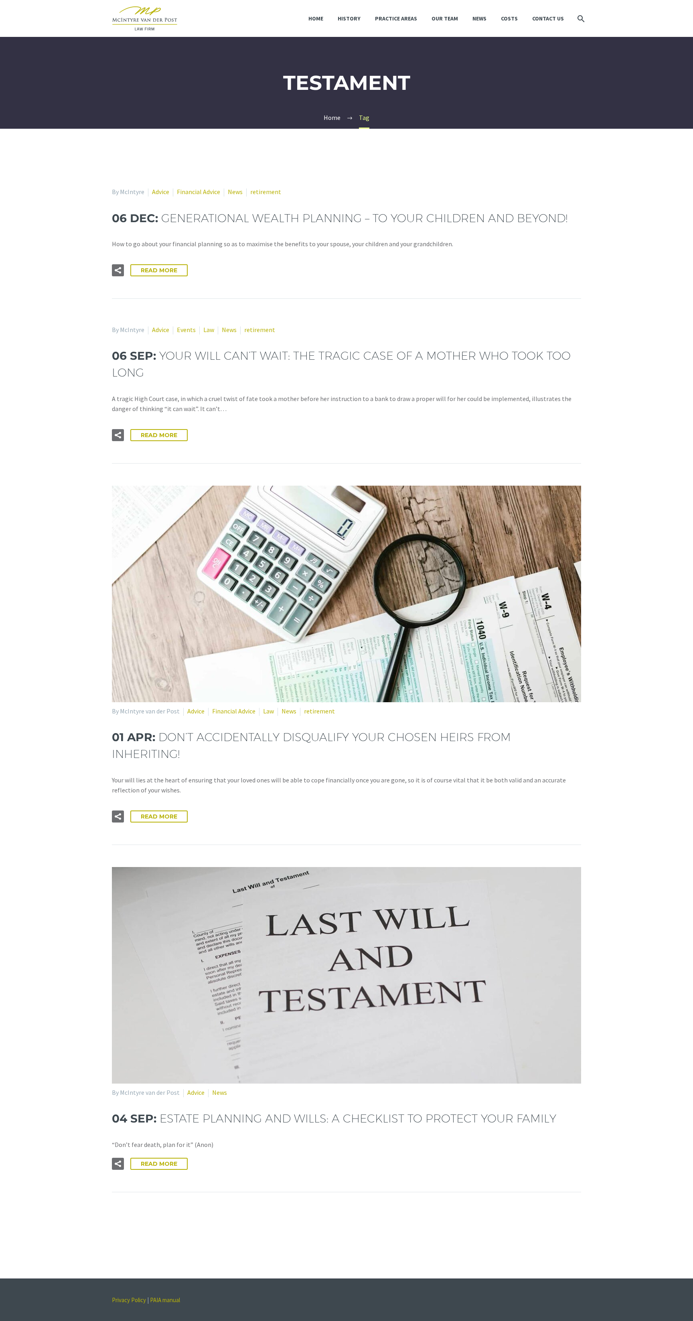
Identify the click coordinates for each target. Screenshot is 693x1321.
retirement (265, 192)
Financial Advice (198, 192)
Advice (160, 192)
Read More (159, 270)
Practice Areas (396, 18)
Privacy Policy (129, 1300)
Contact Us (548, 18)
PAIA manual (165, 1300)
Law (208, 330)
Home (315, 18)
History (349, 18)
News (479, 18)
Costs (509, 18)
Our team (445, 18)
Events (186, 330)
